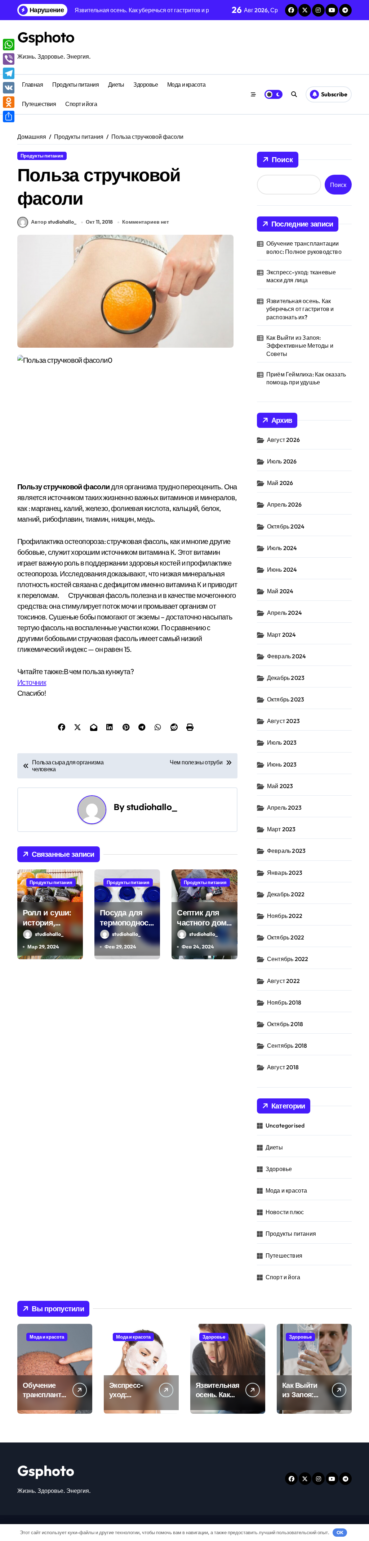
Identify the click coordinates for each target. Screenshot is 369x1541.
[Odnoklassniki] (8, 102)
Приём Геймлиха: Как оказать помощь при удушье (306, 378)
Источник (31, 682)
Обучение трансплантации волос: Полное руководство (304, 247)
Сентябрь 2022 (287, 958)
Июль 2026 (282, 461)
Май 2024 (280, 591)
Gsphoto (45, 37)
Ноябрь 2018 (284, 1002)
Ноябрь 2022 (284, 915)
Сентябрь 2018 (287, 1045)
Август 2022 (283, 980)
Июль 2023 (282, 742)
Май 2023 (280, 786)
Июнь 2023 (282, 764)
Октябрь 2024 (285, 526)
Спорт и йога (81, 104)
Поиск (282, 159)
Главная (32, 84)
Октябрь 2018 (285, 1024)
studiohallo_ (151, 806)
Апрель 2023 (284, 807)
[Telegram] (8, 73)
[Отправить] (8, 116)
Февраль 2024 (286, 656)
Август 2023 (283, 720)
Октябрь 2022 (285, 937)
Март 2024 (281, 634)
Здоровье (145, 84)
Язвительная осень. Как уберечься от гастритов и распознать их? (300, 309)
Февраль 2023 (286, 850)
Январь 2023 (284, 872)
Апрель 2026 (284, 504)
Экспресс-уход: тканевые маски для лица (301, 276)
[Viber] (8, 59)
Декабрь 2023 (285, 677)
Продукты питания (75, 84)
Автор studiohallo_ (53, 222)
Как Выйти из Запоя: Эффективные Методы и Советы (299, 345)
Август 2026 (283, 439)
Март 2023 (281, 829)
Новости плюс (285, 1212)
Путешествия (39, 104)
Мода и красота (186, 84)
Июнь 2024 (282, 569)
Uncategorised (285, 1125)
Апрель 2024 (284, 612)
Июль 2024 (282, 548)
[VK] (8, 88)
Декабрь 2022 (285, 894)
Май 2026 (280, 482)
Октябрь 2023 (285, 699)
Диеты (116, 84)
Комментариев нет (145, 222)
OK (340, 1532)
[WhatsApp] (8, 44)
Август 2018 (283, 1067)
